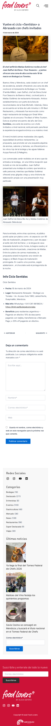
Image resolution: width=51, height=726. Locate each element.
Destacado (11, 496)
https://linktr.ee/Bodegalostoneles (20, 307)
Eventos (9, 505)
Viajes (8, 531)
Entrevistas (11, 501)
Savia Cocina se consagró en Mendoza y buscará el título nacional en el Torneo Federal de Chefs (25, 628)
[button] (37, 6)
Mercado (10, 514)
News (8, 518)
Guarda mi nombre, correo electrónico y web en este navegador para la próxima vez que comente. (25, 430)
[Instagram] (7, 478)
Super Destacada (13, 527)
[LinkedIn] (26, 478)
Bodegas (10, 492)
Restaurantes (12, 522)
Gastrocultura (12, 509)
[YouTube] (20, 478)
